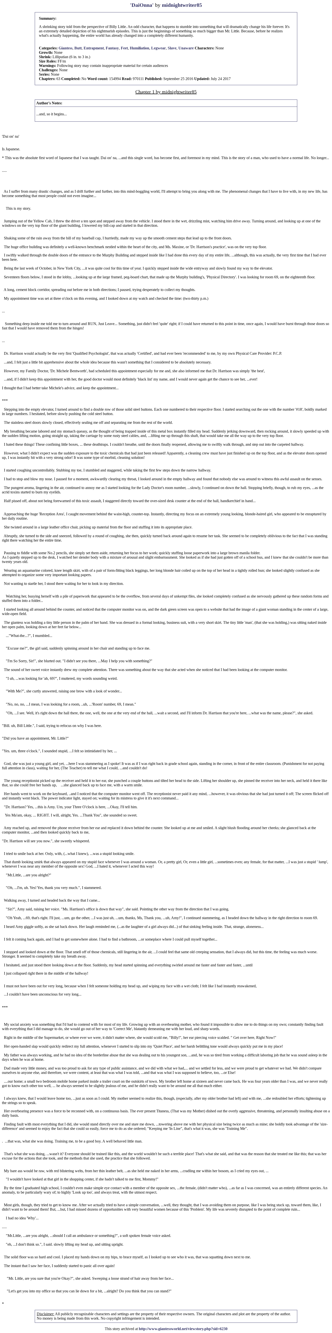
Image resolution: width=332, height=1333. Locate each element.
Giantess (65, 48)
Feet (124, 48)
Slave (172, 48)
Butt (78, 48)
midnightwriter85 (182, 5)
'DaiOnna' (142, 5)
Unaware (186, 48)
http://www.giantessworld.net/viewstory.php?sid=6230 (183, 1329)
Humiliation (139, 48)
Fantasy (112, 48)
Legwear (158, 48)
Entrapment (94, 48)
